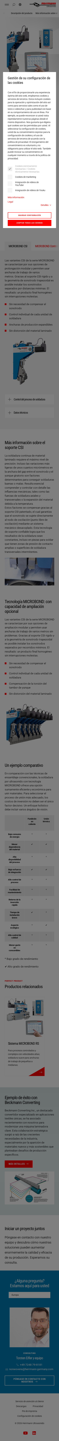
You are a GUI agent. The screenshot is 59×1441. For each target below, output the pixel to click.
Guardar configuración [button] (29, 215)
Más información (16, 197)
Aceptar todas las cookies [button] (30, 223)
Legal (10, 202)
